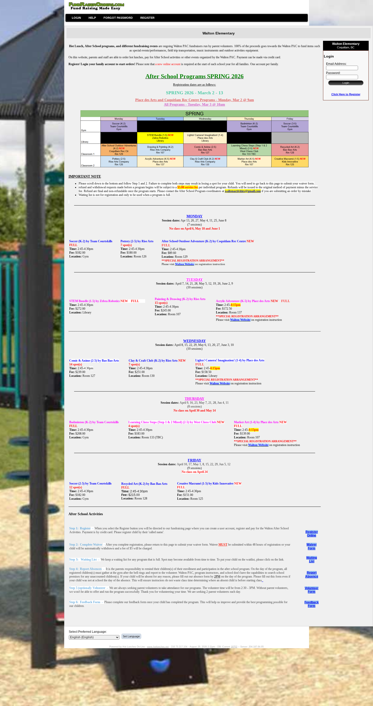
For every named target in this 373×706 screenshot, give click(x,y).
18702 (234, 646)
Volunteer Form (311, 589)
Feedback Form (311, 604)
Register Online (312, 533)
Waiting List (311, 559)
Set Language (131, 636)
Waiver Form (312, 546)
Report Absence (311, 574)
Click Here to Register (345, 94)
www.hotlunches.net (158, 646)
